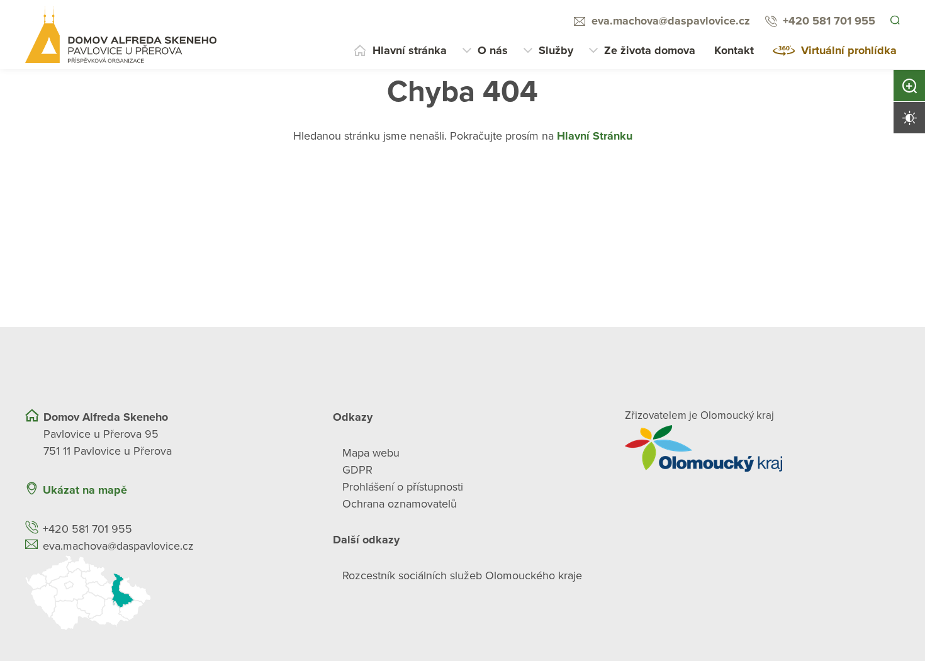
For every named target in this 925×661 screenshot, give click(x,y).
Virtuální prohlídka (849, 50)
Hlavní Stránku (594, 136)
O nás (493, 50)
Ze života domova (649, 50)
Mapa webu (371, 453)
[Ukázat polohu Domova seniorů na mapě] (162, 593)
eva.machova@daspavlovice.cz (669, 21)
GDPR (357, 470)
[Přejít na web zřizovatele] (762, 448)
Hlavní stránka (410, 50)
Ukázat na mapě (85, 490)
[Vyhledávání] (894, 21)
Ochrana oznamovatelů (399, 504)
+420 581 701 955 (827, 21)
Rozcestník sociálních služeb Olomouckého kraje (462, 575)
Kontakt (734, 50)
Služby (556, 50)
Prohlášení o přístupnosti (402, 487)
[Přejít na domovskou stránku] (120, 34)
